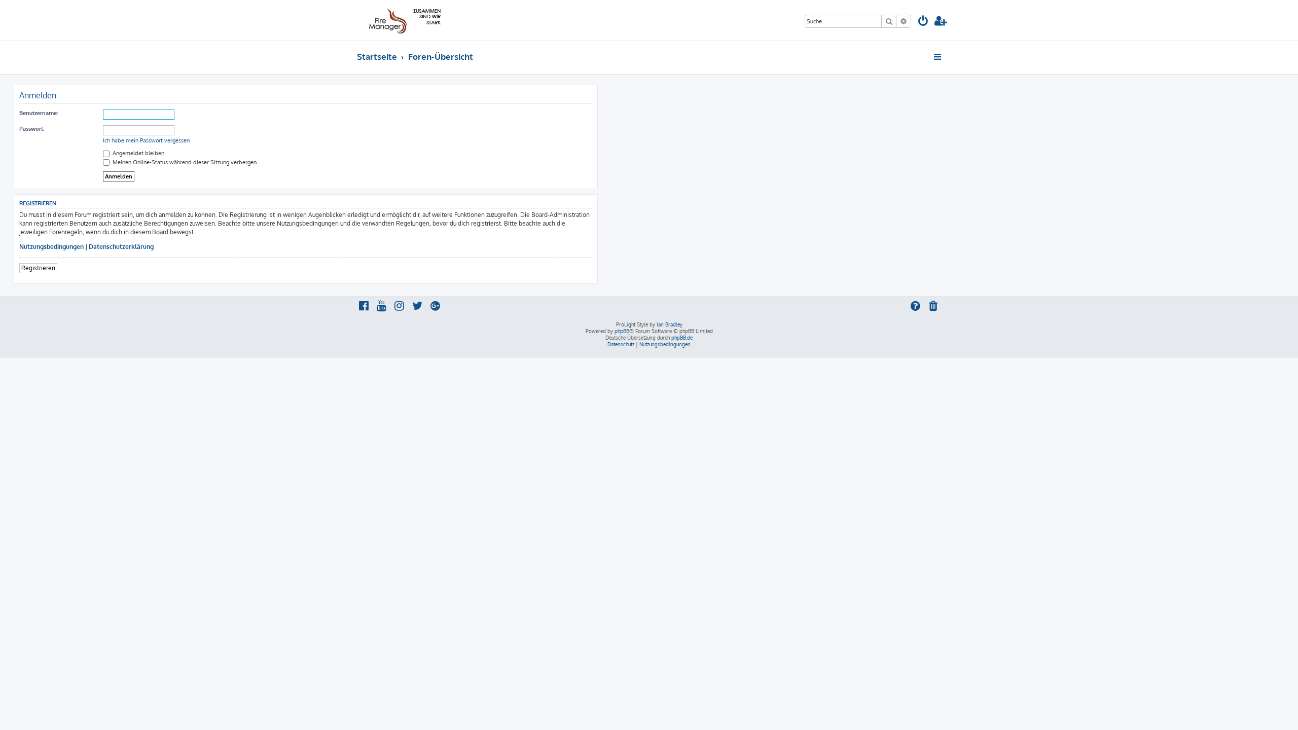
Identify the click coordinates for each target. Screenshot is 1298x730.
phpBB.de (682, 338)
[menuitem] (923, 22)
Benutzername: (38, 113)
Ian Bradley (669, 324)
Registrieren (38, 268)
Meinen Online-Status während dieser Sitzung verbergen (184, 162)
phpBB (622, 331)
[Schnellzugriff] (938, 57)
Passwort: (31, 128)
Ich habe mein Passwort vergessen (146, 140)
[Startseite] (403, 20)
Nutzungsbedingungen (51, 246)
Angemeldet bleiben (137, 153)
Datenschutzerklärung (121, 246)
